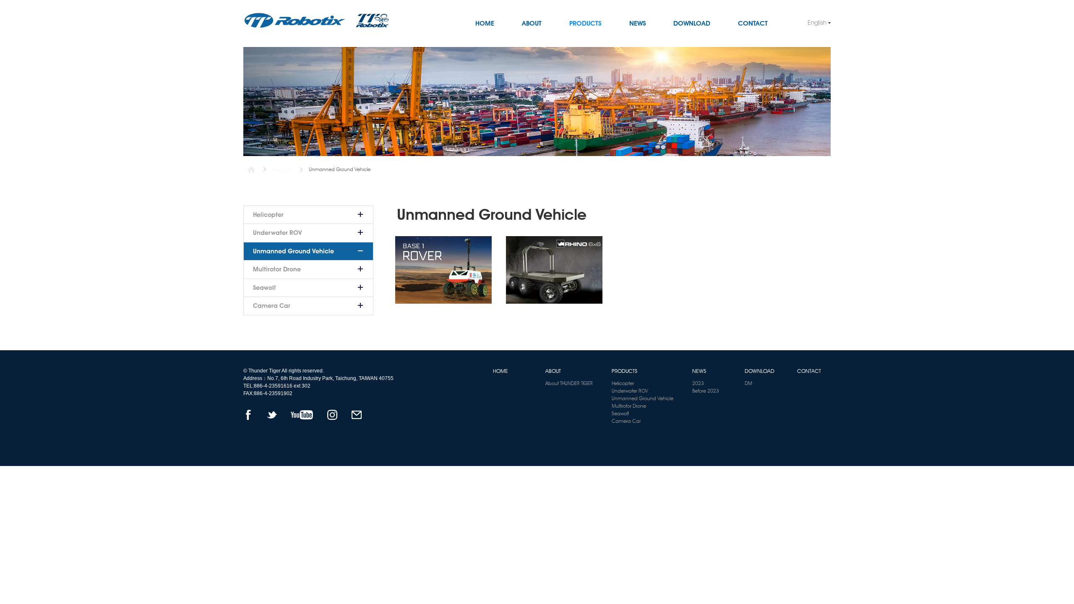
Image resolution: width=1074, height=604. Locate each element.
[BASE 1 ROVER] (443, 270)
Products (282, 170)
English (817, 22)
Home (251, 170)
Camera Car (271, 306)
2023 (698, 383)
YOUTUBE (302, 415)
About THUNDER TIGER (569, 383)
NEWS (637, 23)
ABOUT (532, 23)
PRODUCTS (585, 23)
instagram (332, 415)
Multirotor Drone (277, 269)
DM (748, 383)
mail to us (356, 415)
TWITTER (272, 415)
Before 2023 (705, 391)
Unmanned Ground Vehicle (293, 251)
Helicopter (268, 215)
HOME (484, 23)
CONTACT (753, 23)
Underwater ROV (277, 233)
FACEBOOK (248, 415)
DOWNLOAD (691, 23)
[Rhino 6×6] (554, 270)
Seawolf (264, 288)
